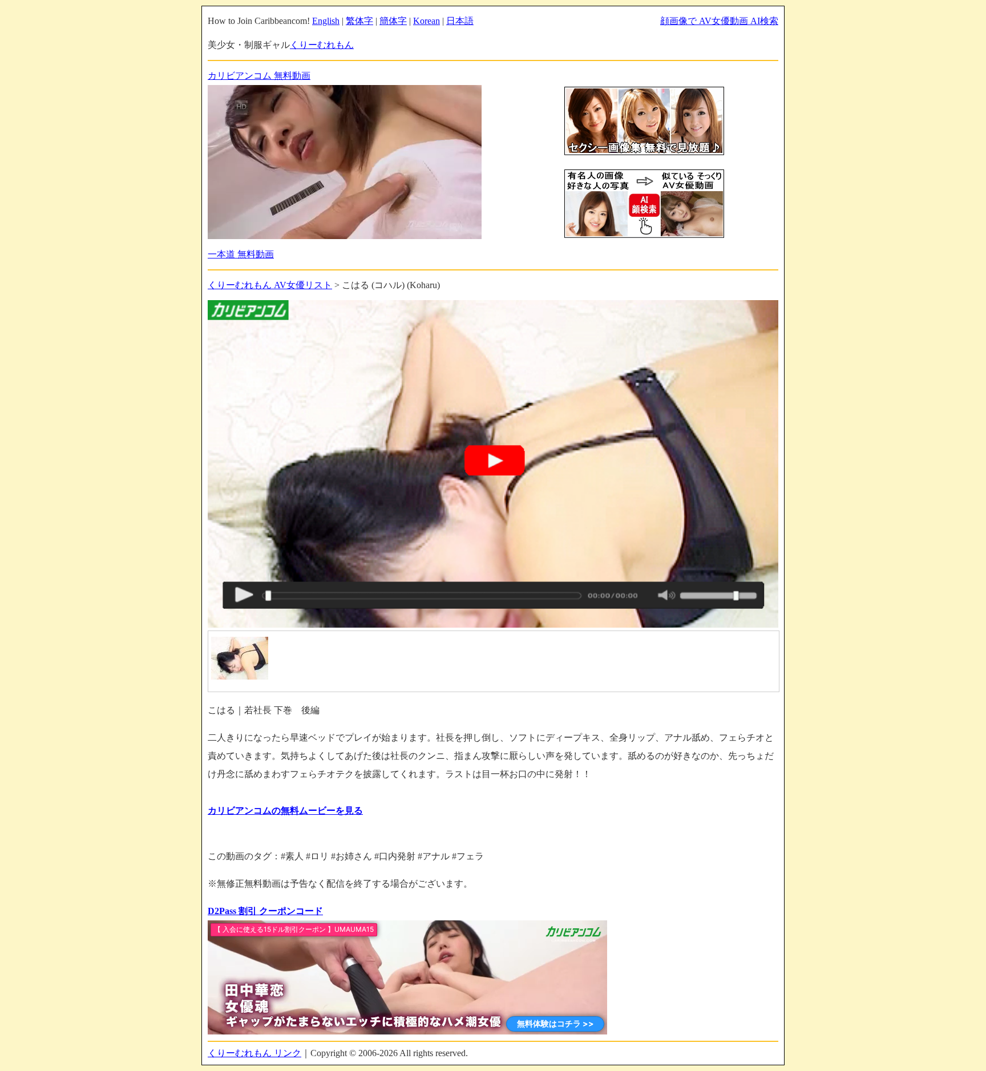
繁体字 (359, 21)
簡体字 (393, 21)
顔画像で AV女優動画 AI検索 (719, 21)
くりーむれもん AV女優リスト (270, 285)
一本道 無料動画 (241, 254)
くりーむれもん (322, 45)
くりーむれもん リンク (254, 1053)
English (326, 21)
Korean (426, 21)
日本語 (460, 21)
